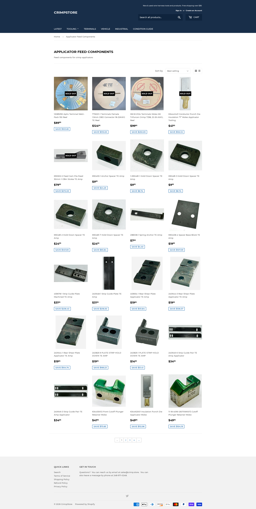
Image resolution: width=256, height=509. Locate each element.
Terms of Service (62, 476)
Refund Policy (61, 483)
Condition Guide (143, 29)
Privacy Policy (60, 486)
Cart (196, 17)
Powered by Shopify (85, 504)
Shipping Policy (61, 479)
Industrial (121, 29)
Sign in (179, 10)
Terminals (90, 29)
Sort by (159, 71)
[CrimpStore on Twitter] (127, 496)
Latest (58, 29)
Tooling (72, 29)
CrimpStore (65, 12)
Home (57, 36)
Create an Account (194, 10)
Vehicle (105, 29)
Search (57, 472)
